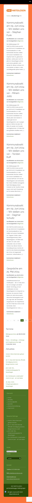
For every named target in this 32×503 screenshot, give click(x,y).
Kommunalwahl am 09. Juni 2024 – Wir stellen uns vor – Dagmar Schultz (15, 211)
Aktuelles (10, 399)
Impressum (11, 408)
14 (22, 320)
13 (18, 320)
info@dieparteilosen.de (15, 473)
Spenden (10, 404)
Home (8, 16)
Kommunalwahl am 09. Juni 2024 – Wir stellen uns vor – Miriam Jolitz (15, 90)
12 (14, 320)
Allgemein (20, 41)
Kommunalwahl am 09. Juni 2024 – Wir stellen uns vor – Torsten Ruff (15, 150)
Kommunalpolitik (12, 402)
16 (30, 320)
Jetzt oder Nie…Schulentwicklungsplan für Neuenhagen (13, 370)
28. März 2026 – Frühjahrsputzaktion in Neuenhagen (12, 384)
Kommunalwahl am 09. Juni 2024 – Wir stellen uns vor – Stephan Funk (15, 29)
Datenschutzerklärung (14, 406)
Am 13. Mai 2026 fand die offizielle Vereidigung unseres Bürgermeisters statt (15, 362)
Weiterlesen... (10, 75)
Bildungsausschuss (11, 334)
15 (26, 320)
